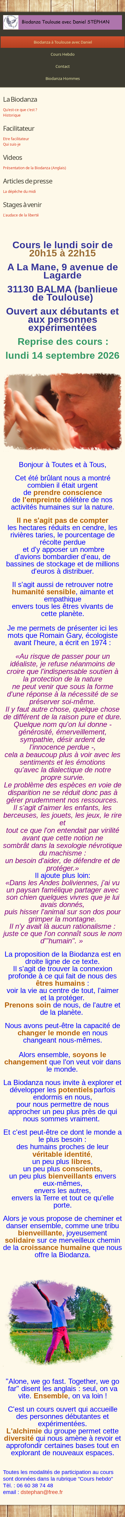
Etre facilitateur (16, 138)
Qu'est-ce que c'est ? (20, 109)
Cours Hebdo (63, 54)
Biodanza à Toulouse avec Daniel (63, 42)
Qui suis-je (12, 144)
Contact (63, 66)
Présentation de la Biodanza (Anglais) (34, 167)
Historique (12, 115)
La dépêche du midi (19, 191)
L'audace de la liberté (21, 215)
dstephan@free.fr (42, 1492)
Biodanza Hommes (63, 78)
